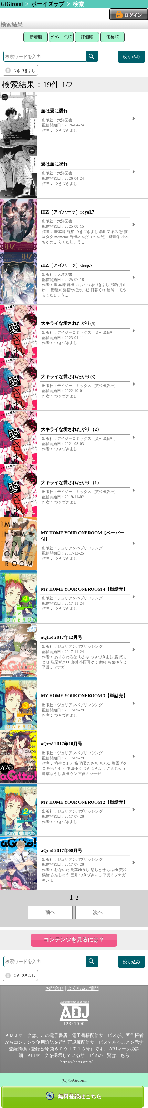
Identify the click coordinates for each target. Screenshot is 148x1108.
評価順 (87, 37)
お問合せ (55, 988)
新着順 (36, 37)
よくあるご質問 (83, 988)
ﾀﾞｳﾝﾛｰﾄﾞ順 (61, 37)
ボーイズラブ (47, 4)
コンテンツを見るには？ (74, 940)
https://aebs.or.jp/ (76, 1062)
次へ (98, 912)
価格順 (112, 37)
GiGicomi (12, 4)
